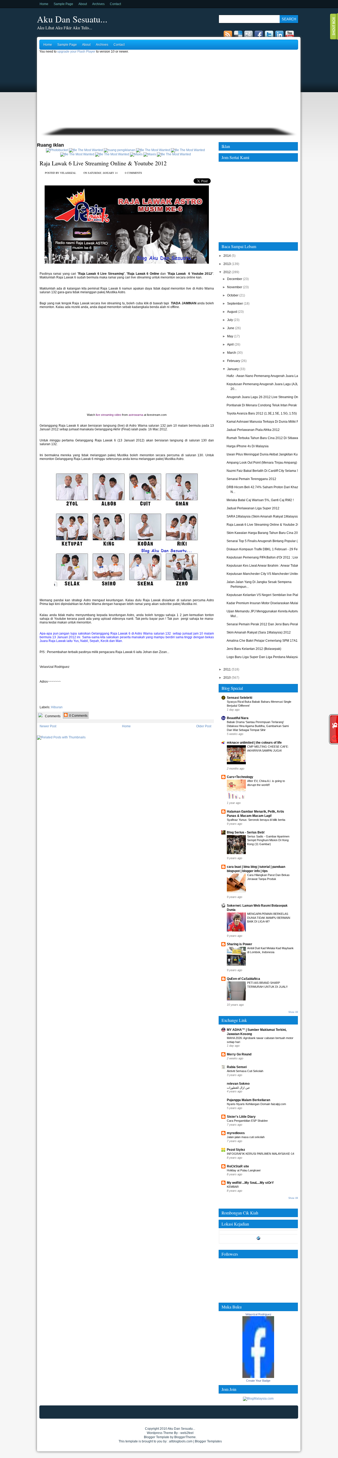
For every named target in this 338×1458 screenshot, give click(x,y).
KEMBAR (233, 1186)
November (234, 287)
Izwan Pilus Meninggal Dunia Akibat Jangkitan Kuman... (266, 454)
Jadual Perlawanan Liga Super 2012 (253, 508)
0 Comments (77, 716)
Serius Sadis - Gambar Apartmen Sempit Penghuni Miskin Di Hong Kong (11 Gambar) (268, 840)
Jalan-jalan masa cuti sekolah (246, 1137)
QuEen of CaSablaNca (243, 979)
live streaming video (108, 414)
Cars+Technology (240, 777)
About (82, 4)
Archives (98, 4)
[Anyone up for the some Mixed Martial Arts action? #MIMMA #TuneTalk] (77, 154)
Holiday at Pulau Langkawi (243, 1170)
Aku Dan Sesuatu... (72, 19)
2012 (227, 272)
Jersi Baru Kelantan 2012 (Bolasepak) (254, 649)
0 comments (133, 173)
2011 (227, 669)
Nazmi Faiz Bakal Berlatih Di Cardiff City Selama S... (264, 471)
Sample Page (63, 4)
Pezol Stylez (236, 1150)
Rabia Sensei (237, 1067)
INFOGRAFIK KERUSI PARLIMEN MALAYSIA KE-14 (260, 1153)
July (230, 320)
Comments (52, 716)
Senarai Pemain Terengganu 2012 (251, 479)
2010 (227, 677)
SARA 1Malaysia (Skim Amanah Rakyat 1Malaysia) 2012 (267, 516)
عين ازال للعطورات (238, 1087)
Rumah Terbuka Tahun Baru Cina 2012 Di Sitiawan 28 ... (267, 438)
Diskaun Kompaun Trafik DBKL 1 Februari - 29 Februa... (267, 549)
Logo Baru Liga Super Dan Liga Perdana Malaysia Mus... (267, 657)
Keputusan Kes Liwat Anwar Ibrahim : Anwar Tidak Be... (266, 565)
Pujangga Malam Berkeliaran (248, 1100)
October (232, 295)
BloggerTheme (185, 1437)
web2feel (187, 1433)
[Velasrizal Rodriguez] (258, 1377)
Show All (293, 1012)
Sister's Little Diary (241, 1117)
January (233, 369)
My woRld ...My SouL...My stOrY (250, 1183)
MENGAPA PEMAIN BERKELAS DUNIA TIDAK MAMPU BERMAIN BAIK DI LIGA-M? (268, 917)
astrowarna (136, 414)
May (230, 336)
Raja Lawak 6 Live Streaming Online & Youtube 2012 (103, 163)
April (230, 344)
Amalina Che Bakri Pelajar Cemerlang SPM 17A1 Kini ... (267, 640)
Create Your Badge (258, 1380)
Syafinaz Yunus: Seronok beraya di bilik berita (256, 819)
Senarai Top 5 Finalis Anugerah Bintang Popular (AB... (265, 541)
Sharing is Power (239, 944)
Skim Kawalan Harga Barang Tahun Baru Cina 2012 (264, 533)
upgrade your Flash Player (76, 51)
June (230, 328)
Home (44, 4)
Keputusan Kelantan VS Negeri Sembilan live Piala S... (266, 595)
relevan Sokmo (238, 1084)
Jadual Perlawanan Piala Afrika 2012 (253, 430)
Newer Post (48, 726)
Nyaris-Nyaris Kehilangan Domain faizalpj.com (256, 1104)
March (231, 353)
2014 (227, 256)
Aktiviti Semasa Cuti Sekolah (245, 1071)
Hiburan (57, 707)
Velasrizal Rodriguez (258, 1314)
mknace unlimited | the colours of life (254, 742)
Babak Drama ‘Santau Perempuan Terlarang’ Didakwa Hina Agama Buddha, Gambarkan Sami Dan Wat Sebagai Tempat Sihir (258, 726)
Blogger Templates (208, 1441)
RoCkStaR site (238, 1166)
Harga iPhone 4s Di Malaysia (248, 446)
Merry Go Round (239, 1054)
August (232, 312)
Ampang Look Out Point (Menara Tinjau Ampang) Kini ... (267, 462)
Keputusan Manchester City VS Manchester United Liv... (266, 574)
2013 (227, 264)
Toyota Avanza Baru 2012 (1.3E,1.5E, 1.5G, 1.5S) (262, 413)
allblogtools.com (181, 1441)
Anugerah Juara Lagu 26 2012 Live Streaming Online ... (267, 397)
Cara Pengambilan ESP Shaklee (247, 1120)
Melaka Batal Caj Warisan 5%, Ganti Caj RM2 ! (260, 500)
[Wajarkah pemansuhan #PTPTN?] (86, 150)
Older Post (203, 726)
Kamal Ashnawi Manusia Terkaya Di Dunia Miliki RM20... (267, 421)
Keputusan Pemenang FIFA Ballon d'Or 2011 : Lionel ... (266, 557)
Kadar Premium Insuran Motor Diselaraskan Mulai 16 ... (266, 603)
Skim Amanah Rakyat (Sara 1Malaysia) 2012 (259, 632)
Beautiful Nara (237, 718)
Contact (115, 4)
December (234, 279)
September (235, 303)
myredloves (236, 1133)
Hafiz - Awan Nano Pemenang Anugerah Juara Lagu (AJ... (268, 376)
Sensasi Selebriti (239, 698)
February (233, 361)
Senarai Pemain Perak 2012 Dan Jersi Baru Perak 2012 (267, 624)
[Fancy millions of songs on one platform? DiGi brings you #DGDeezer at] (119, 150)
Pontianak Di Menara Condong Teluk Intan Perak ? (263, 405)
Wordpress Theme (160, 1433)
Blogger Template (156, 1437)
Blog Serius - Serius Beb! (246, 832)
